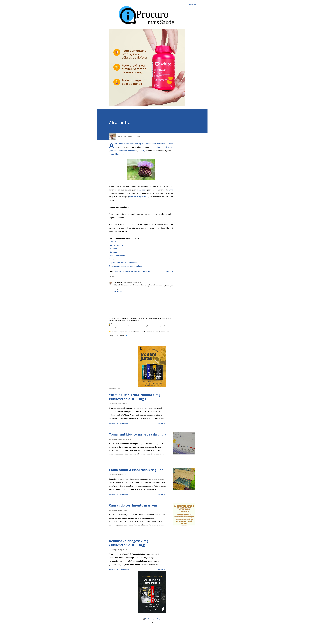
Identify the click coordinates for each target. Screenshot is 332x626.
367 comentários (122, 423)
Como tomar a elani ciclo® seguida (136, 470)
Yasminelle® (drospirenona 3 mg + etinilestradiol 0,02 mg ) (136, 397)
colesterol (113, 151)
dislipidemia (168, 147)
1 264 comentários (123, 569)
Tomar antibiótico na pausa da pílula (137, 434)
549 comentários (122, 530)
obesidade (123, 151)
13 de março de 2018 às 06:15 (132, 282)
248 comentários (122, 459)
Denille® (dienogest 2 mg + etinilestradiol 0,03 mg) (130, 543)
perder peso (146, 272)
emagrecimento (136, 272)
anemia (141, 151)
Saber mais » (162, 423)
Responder (118, 291)
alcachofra (118, 272)
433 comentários (122, 494)
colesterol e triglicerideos (138, 197)
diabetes (159, 147)
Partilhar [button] (169, 272)
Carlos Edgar (118, 282)
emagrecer (132, 151)
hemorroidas (114, 154)
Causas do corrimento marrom (133, 505)
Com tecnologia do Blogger (153, 619)
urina (171, 190)
